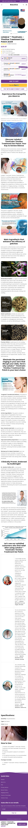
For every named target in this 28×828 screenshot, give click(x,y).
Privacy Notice (4, 787)
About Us (3, 782)
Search (2, 779)
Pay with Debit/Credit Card (14, 89)
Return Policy (4, 790)
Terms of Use (4, 798)
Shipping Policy (5, 792)
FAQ (2, 784)
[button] (1, 4)
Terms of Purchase (6, 795)
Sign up (14, 813)
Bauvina (12, 819)
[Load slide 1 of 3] (11, 33)
